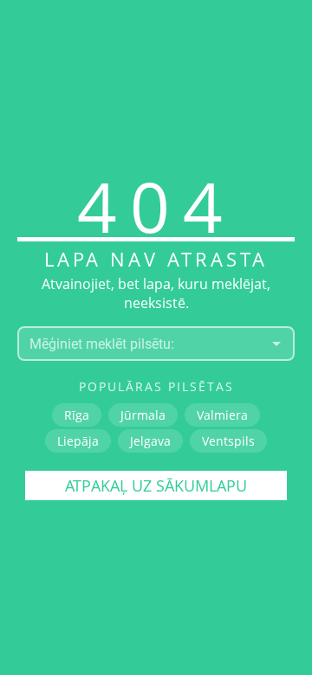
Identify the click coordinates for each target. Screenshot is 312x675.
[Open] (276, 343)
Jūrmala (143, 415)
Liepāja (78, 441)
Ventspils (228, 441)
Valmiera (222, 415)
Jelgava (150, 441)
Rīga (76, 415)
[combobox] (142, 343)
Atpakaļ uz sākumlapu (156, 485)
